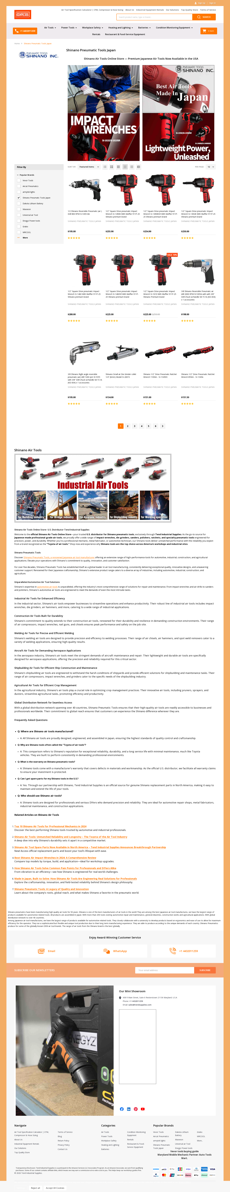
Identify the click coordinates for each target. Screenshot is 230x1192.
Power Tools (67, 27)
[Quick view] (93, 243)
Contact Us (62, 1149)
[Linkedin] (128, 1109)
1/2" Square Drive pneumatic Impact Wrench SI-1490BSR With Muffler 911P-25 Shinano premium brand (160, 214)
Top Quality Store (189, 10)
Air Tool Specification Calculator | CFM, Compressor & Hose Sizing (92, 10)
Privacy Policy (64, 1145)
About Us (129, 10)
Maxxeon (27, 209)
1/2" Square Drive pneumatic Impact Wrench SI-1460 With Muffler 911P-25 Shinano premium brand (84, 294)
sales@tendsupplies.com (139, 1004)
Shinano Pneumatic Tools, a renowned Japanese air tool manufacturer (59, 557)
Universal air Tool (30, 215)
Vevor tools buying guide (184, 1151)
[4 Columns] (125, 167)
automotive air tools (47, 586)
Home (17, 43)
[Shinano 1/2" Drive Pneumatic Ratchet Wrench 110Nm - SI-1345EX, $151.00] (160, 353)
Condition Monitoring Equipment (173, 27)
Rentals (96, 34)
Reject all (35, 1188)
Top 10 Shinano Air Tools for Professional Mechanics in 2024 (50, 826)
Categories (108, 1125)
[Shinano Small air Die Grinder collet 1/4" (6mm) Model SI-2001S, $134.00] (123, 353)
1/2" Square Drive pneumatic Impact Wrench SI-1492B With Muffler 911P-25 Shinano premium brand (198, 214)
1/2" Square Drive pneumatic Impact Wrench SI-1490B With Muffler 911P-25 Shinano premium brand (123, 214)
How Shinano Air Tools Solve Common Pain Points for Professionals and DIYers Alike (65, 868)
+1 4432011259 (136, 1001)
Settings (21, 1188)
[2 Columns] (111, 167)
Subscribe (205, 970)
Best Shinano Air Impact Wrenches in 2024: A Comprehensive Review (55, 857)
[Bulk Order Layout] (138, 167)
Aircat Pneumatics (30, 186)
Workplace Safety (91, 27)
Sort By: (72, 166)
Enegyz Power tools (31, 220)
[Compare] (99, 243)
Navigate (20, 1125)
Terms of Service (208, 10)
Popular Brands (27, 175)
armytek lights (29, 192)
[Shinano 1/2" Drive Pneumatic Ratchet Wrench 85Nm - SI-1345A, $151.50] (198, 353)
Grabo (25, 226)
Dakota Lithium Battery (33, 203)
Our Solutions (172, 10)
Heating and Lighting (119, 27)
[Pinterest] (135, 1109)
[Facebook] (121, 1109)
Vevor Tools (28, 180)
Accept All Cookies (55, 1188)
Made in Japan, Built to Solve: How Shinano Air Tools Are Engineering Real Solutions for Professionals (75, 878)
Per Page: (199, 166)
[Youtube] (142, 1109)
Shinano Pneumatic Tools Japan (36, 197)
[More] (55, 27)
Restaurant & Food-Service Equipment (125, 34)
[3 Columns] (118, 167)
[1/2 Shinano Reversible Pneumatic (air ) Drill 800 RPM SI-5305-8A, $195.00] (85, 190)
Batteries (143, 27)
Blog (60, 1136)
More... (200, 1140)
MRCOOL (27, 232)
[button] (104, 89)
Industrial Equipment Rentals (150, 10)
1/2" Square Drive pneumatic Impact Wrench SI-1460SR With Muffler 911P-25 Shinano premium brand (122, 294)
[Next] (162, 426)
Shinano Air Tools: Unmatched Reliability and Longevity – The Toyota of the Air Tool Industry (70, 836)
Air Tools (49, 27)
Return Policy (63, 1140)
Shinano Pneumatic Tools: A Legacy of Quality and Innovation (51, 889)
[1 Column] (105, 167)
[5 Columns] (132, 167)
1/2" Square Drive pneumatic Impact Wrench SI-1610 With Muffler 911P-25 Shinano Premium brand (159, 294)
